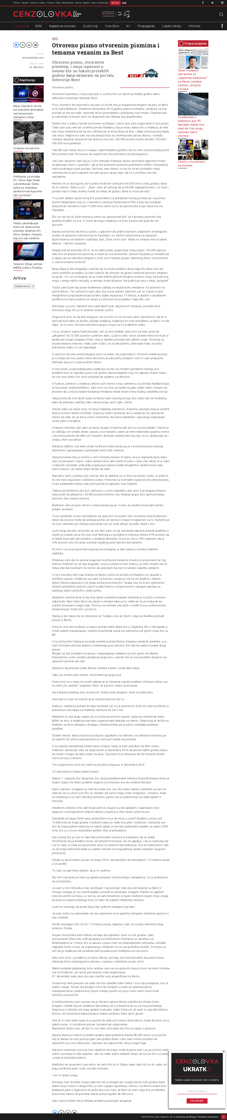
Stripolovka (102, 3)
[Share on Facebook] (16, 45)
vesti (55, 38)
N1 (128, 26)
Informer (195, 26)
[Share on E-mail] (35, 45)
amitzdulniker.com (33, 57)
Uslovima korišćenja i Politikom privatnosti (197, 1117)
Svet (93, 3)
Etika (58, 3)
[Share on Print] (29, 45)
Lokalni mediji (171, 26)
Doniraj (115, 3)
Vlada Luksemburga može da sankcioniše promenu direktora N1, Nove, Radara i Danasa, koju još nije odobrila (27, 231)
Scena (78, 3)
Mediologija (67, 3)
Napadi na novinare (62, 26)
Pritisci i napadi (21, 3)
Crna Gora (112, 26)
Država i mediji (38, 3)
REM (38, 26)
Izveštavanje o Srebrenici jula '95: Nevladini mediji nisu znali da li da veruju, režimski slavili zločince (191, 126)
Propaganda (146, 26)
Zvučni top (90, 26)
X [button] (223, 1117)
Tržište (50, 3)
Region (86, 3)
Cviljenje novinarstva (26, 148)
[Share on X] (22, 45)
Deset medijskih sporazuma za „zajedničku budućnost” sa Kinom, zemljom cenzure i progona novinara (192, 80)
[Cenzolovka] (47, 13)
